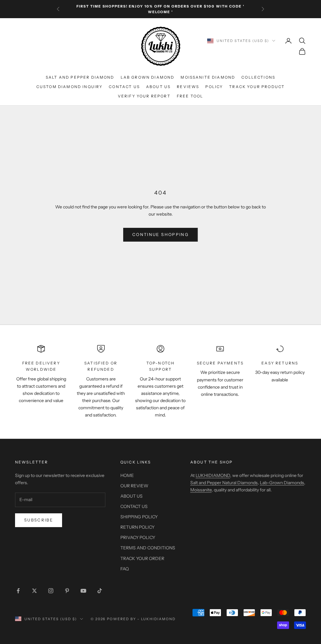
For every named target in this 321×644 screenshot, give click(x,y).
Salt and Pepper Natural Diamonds (224, 482)
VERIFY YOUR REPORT (144, 96)
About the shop (211, 462)
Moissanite (201, 490)
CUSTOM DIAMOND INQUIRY (69, 86)
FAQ (124, 569)
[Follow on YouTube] (83, 591)
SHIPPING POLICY (139, 517)
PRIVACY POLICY (137, 537)
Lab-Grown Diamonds (282, 482)
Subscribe (38, 519)
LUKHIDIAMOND (213, 475)
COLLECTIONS (258, 77)
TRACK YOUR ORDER (142, 558)
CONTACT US (124, 86)
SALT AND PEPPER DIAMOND (80, 77)
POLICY (214, 86)
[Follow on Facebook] (18, 591)
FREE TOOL (190, 96)
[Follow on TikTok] (100, 591)
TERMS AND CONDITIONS (147, 548)
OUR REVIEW (134, 486)
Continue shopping (160, 234)
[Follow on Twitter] (34, 591)
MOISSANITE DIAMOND (208, 77)
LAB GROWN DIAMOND (148, 77)
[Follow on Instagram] (51, 591)
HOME (127, 475)
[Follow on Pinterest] (67, 591)
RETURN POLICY (137, 527)
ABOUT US (158, 86)
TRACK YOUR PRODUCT (257, 86)
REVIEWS (188, 86)
